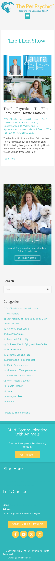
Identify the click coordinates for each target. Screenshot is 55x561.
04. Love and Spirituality (16, 339)
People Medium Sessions (39, 481)
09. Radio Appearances (16, 365)
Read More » (10, 158)
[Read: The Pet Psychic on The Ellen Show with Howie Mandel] (27, 79)
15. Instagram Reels (14, 396)
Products (8, 485)
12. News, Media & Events (32, 129)
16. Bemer (9, 401)
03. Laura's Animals (14, 334)
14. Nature (9, 391)
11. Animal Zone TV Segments (19, 375)
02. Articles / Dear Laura (16, 328)
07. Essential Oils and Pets (17, 354)
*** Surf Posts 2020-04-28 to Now (21, 119)
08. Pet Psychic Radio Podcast (19, 360)
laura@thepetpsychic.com (23, 505)
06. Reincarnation (12, 349)
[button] (27, 16)
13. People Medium (13, 386)
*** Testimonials (11, 313)
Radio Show (20, 485)
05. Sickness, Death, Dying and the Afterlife (25, 344)
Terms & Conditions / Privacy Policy (33, 554)
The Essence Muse (39, 558)
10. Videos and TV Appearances (20, 370)
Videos (30, 485)
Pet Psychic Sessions (14, 481)
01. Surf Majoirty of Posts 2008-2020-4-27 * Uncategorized (25, 122)
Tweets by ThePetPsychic (17, 412)
